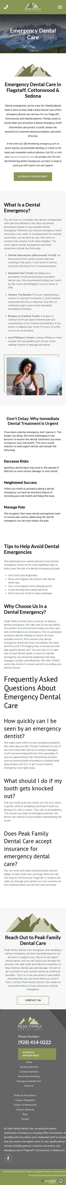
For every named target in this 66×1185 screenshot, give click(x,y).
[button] (60, 7)
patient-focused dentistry (23, 628)
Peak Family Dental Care (18, 950)
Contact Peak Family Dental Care (31, 982)
